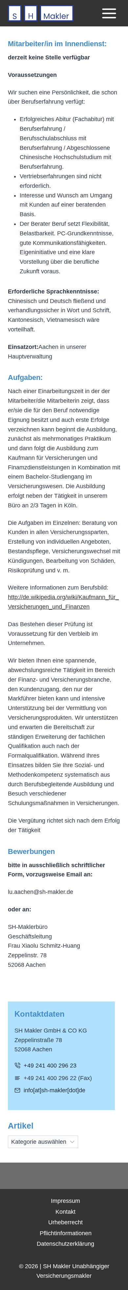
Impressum (65, 1201)
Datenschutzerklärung (65, 1243)
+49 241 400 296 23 (50, 1065)
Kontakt (65, 1211)
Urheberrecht (65, 1222)
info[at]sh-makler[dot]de (54, 1090)
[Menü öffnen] (109, 13)
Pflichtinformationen (66, 1233)
